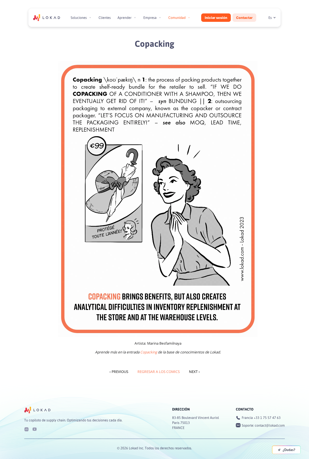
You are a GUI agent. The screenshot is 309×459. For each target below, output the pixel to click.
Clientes (105, 18)
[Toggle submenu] (90, 17)
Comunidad (177, 18)
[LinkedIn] (26, 429)
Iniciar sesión (216, 18)
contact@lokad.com (270, 425)
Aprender (125, 18)
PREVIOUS (119, 371)
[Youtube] (34, 429)
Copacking (148, 352)
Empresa (150, 18)
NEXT (194, 371)
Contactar (244, 18)
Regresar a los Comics (158, 371)
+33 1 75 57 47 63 (267, 418)
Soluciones (79, 18)
